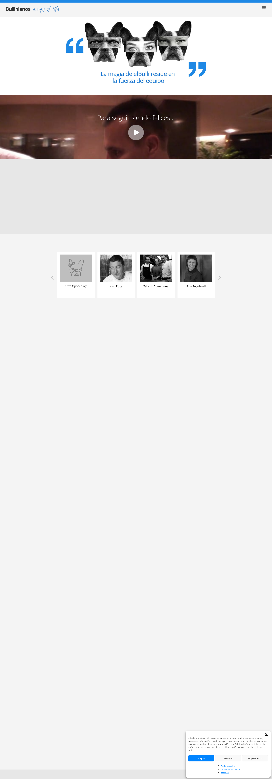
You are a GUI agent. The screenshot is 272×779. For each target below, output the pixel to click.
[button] (266, 734)
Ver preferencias (255, 758)
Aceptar (201, 758)
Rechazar (228, 758)
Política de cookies (228, 766)
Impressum (225, 772)
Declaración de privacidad (231, 769)
